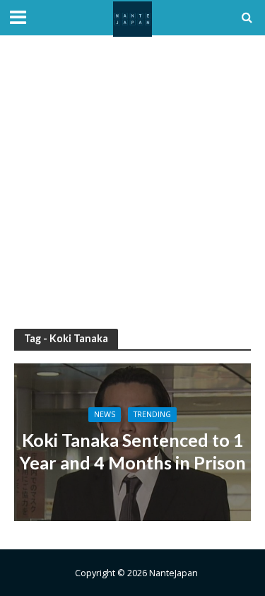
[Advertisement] (132, 182)
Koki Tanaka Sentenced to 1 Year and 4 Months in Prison (132, 451)
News (104, 414)
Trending (152, 414)
